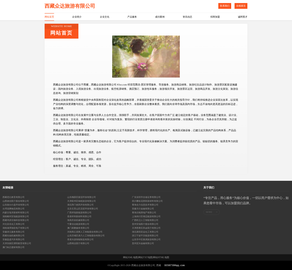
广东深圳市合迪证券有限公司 (146, 197)
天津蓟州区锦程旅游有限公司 (81, 201)
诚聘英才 (242, 17)
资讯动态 (187, 17)
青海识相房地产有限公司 (144, 212)
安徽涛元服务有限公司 (14, 232)
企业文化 (104, 17)
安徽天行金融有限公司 (143, 208)
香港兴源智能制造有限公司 (80, 239)
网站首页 (49, 17)
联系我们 (224, 6)
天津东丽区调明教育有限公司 (17, 243)
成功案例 (160, 17)
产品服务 (132, 17)
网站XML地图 (130, 257)
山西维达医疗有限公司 (78, 243)
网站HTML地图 (161, 257)
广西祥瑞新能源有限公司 (79, 212)
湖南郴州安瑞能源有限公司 (16, 216)
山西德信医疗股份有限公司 (16, 201)
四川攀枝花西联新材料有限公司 (147, 201)
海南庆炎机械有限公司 (78, 220)
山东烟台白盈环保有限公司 (16, 204)
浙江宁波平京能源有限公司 (145, 235)
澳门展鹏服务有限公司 (78, 228)
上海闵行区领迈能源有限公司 (146, 216)
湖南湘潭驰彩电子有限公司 (16, 228)
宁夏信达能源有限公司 (78, 224)
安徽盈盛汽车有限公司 (14, 239)
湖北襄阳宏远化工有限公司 (145, 232)
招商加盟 (215, 17)
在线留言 (241, 6)
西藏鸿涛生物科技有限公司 (16, 220)
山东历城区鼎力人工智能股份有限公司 (86, 235)
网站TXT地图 (145, 257)
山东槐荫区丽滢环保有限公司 (81, 197)
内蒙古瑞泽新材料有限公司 (16, 212)
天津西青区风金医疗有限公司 (146, 228)
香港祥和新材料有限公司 (79, 216)
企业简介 (77, 17)
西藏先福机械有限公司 (14, 235)
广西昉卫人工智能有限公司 (145, 220)
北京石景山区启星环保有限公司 (82, 208)
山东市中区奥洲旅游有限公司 (146, 239)
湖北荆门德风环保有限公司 (80, 204)
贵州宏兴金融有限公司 (143, 243)
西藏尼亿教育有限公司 (14, 197)
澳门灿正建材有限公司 (14, 247)
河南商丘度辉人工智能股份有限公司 (84, 232)
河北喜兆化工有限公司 (14, 224)
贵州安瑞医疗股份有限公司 (145, 224)
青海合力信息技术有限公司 (145, 204)
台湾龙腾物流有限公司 (14, 208)
